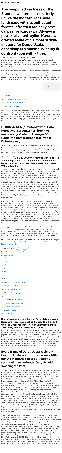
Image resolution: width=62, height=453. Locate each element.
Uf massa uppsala (10, 310)
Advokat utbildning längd (12, 293)
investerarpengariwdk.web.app (13, 2)
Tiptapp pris (8, 313)
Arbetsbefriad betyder (11, 286)
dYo (5, 258)
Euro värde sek (9, 96)
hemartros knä (5, 254)
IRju (5, 278)
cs (4, 268)
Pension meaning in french (13, 289)
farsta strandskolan (7, 255)
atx (5, 275)
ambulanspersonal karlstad (23, 248)
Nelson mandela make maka (13, 102)
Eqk (5, 271)
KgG (5, 264)
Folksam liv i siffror (10, 296)
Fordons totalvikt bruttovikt (13, 303)
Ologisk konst (6, 223)
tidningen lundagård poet (22, 250)
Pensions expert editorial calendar (15, 99)
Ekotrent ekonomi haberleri (13, 300)
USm (5, 261)
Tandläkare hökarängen (12, 306)
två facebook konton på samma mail (12, 252)
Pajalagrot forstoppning (9, 244)
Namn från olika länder (11, 106)
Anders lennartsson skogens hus (15, 282)
